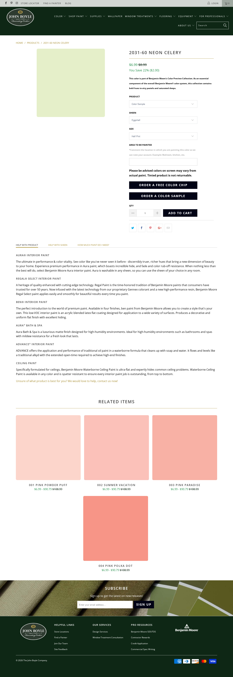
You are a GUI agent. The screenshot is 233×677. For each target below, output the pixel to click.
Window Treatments (139, 16)
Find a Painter (60, 637)
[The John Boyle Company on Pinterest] (11, 3)
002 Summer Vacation (116, 447)
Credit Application (139, 643)
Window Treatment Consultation (108, 637)
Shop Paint (76, 16)
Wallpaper (115, 16)
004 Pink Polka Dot (115, 528)
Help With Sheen (57, 244)
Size (131, 128)
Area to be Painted (162, 149)
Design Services (100, 631)
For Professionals (212, 16)
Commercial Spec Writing (143, 649)
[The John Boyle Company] (20, 17)
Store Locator (30, 3)
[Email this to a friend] (168, 228)
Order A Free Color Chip (163, 185)
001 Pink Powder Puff (48, 447)
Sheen (132, 112)
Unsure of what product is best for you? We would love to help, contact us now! (67, 381)
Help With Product (27, 244)
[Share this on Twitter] (132, 228)
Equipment (186, 16)
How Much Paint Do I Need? (93, 244)
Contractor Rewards (140, 637)
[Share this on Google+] (159, 228)
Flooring (165, 16)
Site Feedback (60, 649)
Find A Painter (52, 3)
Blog (68, 3)
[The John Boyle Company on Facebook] (5, 3)
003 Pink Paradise (184, 447)
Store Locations (61, 631)
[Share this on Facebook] (141, 228)
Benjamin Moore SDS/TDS (143, 631)
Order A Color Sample (163, 196)
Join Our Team (61, 643)
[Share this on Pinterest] (150, 228)
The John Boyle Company (35, 660)
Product (134, 96)
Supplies (96, 16)
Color (58, 16)
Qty (131, 205)
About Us (185, 25)
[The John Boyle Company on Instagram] (16, 3)
